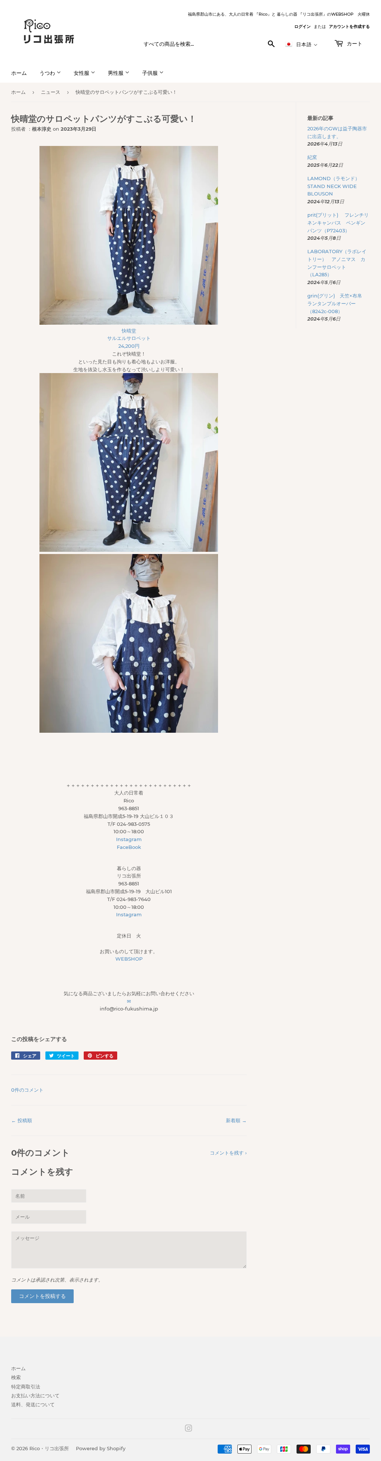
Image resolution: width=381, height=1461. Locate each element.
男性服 (116, 73)
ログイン (302, 26)
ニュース (50, 92)
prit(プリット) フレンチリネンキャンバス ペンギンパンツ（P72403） (338, 222)
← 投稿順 (21, 1120)
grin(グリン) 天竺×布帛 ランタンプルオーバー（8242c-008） (337, 303)
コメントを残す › (228, 1153)
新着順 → (236, 1120)
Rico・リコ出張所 (49, 1448)
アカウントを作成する (349, 26)
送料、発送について (33, 1404)
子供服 (150, 73)
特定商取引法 (25, 1387)
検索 (16, 1377)
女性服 (82, 73)
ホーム (19, 73)
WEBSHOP (129, 959)
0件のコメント (27, 1090)
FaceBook (129, 847)
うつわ (48, 73)
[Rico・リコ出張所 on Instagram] (188, 1429)
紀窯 (314, 157)
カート (353, 43)
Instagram (129, 839)
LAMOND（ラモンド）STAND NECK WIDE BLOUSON (333, 186)
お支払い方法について (35, 1395)
